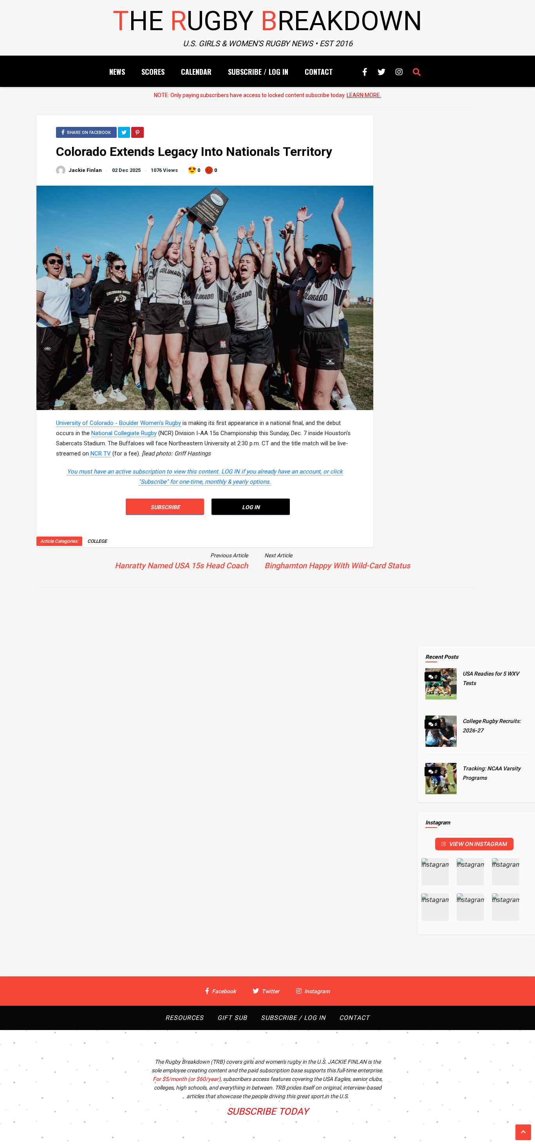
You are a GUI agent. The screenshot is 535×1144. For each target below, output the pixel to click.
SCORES (152, 72)
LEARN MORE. (364, 95)
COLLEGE (97, 541)
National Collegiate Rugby (124, 433)
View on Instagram (478, 843)
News (117, 72)
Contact (319, 72)
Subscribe (165, 507)
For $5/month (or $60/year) (187, 1079)
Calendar (196, 72)
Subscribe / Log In (258, 72)
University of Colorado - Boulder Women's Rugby (118, 423)
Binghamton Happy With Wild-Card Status (337, 565)
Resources (184, 1017)
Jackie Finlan (85, 170)
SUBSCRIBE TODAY (267, 1111)
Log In (251, 507)
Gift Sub (232, 1017)
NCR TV (100, 453)
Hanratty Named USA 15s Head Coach (181, 565)
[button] (435, 871)
